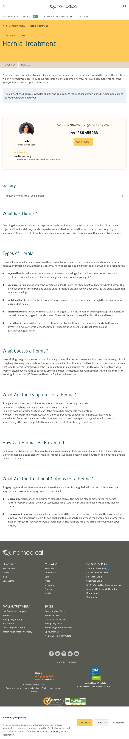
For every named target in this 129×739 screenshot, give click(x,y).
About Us (49, 568)
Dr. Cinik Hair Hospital (97, 572)
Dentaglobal (92, 593)
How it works (10, 16)
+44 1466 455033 (83, 132)
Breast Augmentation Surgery (17, 631)
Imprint (48, 593)
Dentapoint (92, 597)
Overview (10, 65)
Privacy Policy (53, 731)
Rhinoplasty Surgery (12, 619)
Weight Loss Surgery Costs (58, 636)
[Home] (4, 26)
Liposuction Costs (53, 631)
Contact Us (8, 581)
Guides (6, 572)
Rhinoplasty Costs (53, 623)
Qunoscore (50, 572)
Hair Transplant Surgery (14, 611)
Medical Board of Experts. (22, 97)
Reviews (27, 16)
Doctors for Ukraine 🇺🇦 (97, 568)
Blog (5, 576)
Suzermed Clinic (94, 581)
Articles (83, 16)
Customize (118, 722)
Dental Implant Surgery (14, 627)
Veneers (7, 615)
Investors (49, 585)
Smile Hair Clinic (94, 576)
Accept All (84, 722)
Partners (49, 589)
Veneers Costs (52, 615)
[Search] (125, 6)
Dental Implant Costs (55, 611)
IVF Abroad (8, 623)
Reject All (101, 722)
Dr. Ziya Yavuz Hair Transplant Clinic (103, 585)
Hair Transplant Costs (55, 619)
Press (47, 581)
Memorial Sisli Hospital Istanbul (101, 589)
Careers (49, 576)
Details (25, 65)
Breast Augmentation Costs (58, 627)
